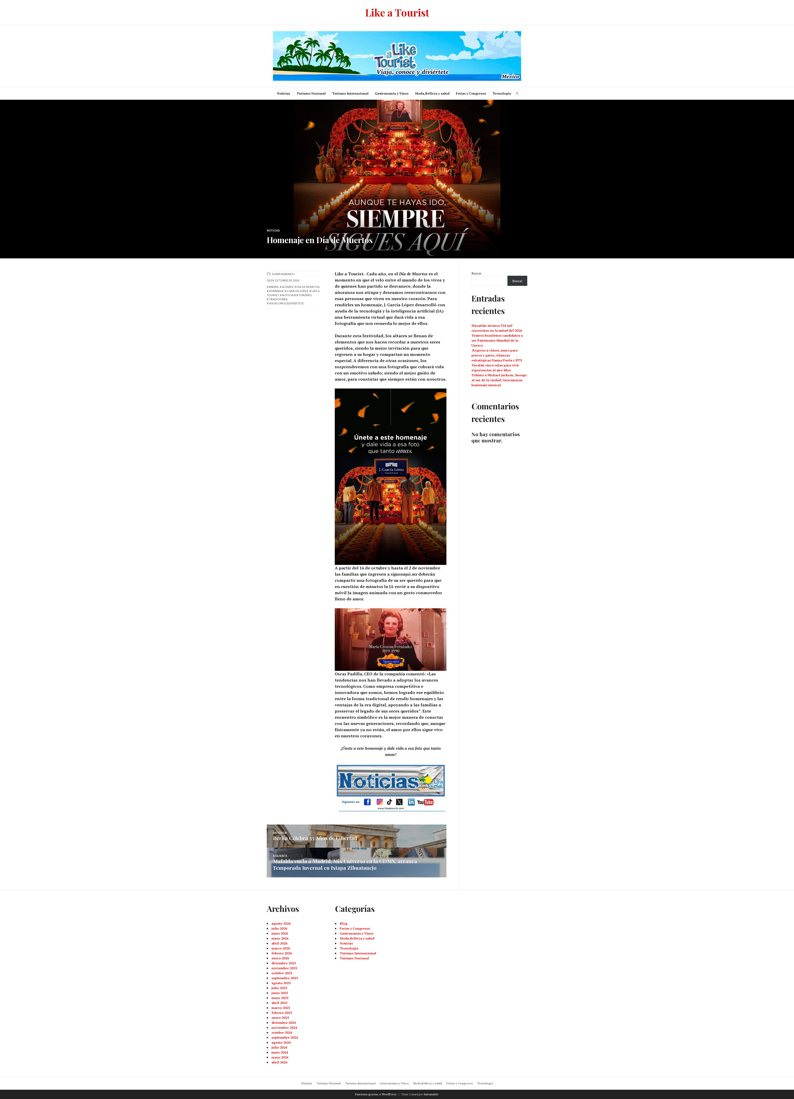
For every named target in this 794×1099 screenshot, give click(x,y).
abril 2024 (279, 1062)
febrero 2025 (281, 1012)
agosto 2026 (281, 923)
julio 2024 (279, 1047)
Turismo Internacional (350, 93)
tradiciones (278, 299)
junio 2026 (279, 933)
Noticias (283, 93)
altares (287, 287)
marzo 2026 (280, 948)
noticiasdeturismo (297, 295)
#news (274, 287)
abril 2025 (279, 1002)
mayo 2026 (279, 938)
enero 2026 (280, 958)
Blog (343, 923)
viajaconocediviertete (286, 303)
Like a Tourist (397, 12)
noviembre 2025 (284, 968)
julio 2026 (279, 928)
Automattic (430, 1094)
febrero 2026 (281, 953)
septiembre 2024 (284, 1037)
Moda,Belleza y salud (432, 93)
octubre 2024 (281, 1032)
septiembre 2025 (284, 978)
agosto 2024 (281, 1042)
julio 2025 (279, 988)
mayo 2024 (279, 1057)
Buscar (476, 273)
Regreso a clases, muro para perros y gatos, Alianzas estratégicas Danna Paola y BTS (496, 355)
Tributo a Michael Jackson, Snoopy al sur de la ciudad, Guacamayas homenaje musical (499, 380)
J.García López (297, 291)
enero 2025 (280, 1017)
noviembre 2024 (284, 1027)
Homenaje (276, 291)
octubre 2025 (281, 973)
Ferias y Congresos (471, 93)
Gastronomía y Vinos (392, 93)
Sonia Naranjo (283, 274)
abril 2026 (279, 943)
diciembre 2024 (283, 1022)
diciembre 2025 (283, 963)
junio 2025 (279, 993)
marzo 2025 (280, 1007)
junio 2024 (279, 1052)
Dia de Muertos (308, 287)
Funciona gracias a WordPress (376, 1094)
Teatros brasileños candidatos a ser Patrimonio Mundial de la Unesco (497, 340)
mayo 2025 (279, 998)
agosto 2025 (281, 983)
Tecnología (502, 93)
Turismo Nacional (311, 93)
